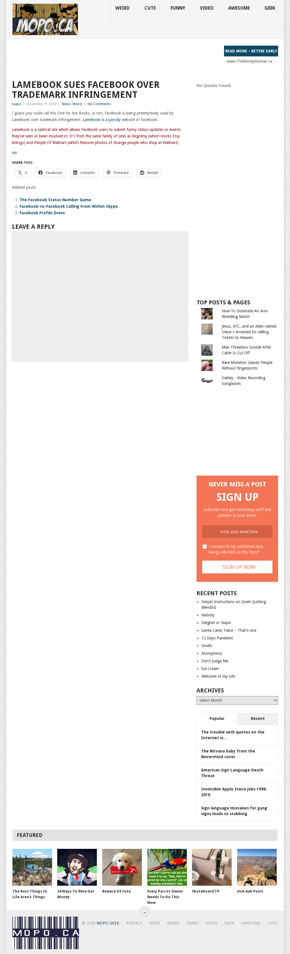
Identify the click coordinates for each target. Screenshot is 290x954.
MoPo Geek (108, 923)
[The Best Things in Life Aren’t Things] (32, 867)
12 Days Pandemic (217, 638)
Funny (177, 8)
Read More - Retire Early (251, 51)
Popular (217, 718)
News (66, 104)
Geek (270, 8)
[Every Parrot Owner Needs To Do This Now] (167, 867)
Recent (258, 718)
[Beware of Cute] (122, 867)
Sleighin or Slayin (216, 622)
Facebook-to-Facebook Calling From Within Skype (69, 206)
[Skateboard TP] (212, 867)
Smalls (206, 645)
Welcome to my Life (218, 676)
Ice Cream (210, 668)
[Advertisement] (115, 58)
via (14, 152)
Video (207, 8)
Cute (150, 8)
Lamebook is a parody (102, 119)
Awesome (239, 8)
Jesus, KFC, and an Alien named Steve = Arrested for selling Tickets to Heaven (249, 332)
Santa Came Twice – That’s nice (228, 630)
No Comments (99, 104)
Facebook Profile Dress (42, 213)
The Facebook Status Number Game (55, 200)
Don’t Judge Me (214, 661)
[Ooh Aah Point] (257, 867)
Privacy (134, 923)
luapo (16, 104)
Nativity (208, 615)
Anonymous (211, 653)
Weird (122, 8)
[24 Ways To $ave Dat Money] (77, 867)
